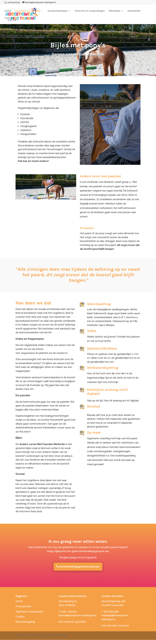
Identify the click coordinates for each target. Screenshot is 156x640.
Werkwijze (115, 11)
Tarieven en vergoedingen (89, 11)
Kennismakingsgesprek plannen (80, 566)
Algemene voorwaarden (29, 611)
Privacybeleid (23, 606)
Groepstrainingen (57, 11)
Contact (9, 18)
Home (8, 11)
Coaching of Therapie (28, 11)
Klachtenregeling (25, 621)
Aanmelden (134, 11)
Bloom (65, 635)
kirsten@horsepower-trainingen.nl (77, 615)
